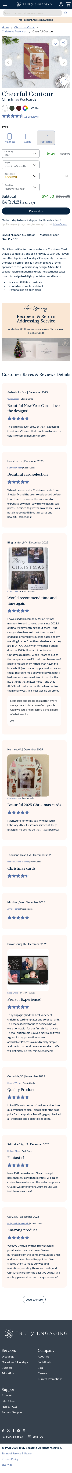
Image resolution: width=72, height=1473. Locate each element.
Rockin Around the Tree (18, 861)
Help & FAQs (9, 1406)
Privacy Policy (10, 1459)
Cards (27, 141)
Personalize (36, 211)
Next (63, 62)
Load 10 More (34, 1299)
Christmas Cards (24, 27)
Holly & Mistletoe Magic (18, 1223)
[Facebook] (15, 1430)
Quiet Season (13, 398)
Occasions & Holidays (15, 1362)
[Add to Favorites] (55, 42)
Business (7, 1367)
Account (7, 1395)
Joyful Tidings (13, 908)
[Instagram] (25, 1430)
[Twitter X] (10, 1430)
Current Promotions (50, 1378)
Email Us (38, 1436)
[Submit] (65, 12)
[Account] (60, 4)
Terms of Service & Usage (16, 1453)
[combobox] (36, 12)
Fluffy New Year (14, 467)
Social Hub (44, 1362)
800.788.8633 (14, 1436)
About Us (43, 1356)
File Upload (9, 1401)
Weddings (8, 1356)
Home (5, 27)
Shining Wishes (14, 1083)
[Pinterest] (20, 1430)
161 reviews (31, 116)
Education (8, 1373)
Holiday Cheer (13, 1151)
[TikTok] (4, 1430)
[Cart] (68, 4)
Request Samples (12, 1412)
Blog (40, 1367)
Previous (8, 62)
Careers (42, 1373)
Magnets (10, 141)
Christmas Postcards (14, 31)
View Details (60, 224)
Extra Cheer (12, 591)
